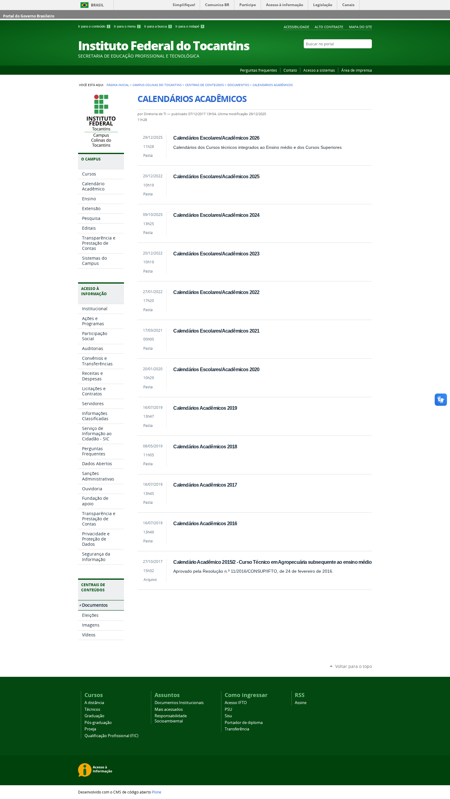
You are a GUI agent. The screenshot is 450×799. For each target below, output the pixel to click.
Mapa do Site (360, 26)
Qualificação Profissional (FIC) (111, 735)
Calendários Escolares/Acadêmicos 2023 (216, 253)
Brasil (97, 5)
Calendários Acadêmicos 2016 (205, 523)
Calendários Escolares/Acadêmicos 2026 (216, 138)
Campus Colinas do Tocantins (157, 85)
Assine (300, 702)
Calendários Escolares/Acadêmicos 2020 (216, 369)
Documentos (238, 85)
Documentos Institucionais (179, 702)
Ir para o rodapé (189, 26)
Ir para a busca (157, 26)
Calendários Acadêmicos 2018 (205, 446)
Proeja (90, 729)
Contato (290, 70)
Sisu (228, 715)
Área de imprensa (356, 70)
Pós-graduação (98, 722)
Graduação (94, 715)
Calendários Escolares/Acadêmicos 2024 (216, 215)
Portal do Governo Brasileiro (28, 16)
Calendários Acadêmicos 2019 (205, 408)
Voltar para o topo (353, 666)
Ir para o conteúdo (93, 26)
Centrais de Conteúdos (204, 85)
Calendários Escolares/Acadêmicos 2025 (216, 176)
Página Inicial (118, 85)
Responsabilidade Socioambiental (171, 718)
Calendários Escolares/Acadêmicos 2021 (216, 331)
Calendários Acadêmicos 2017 (205, 485)
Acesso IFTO (236, 702)
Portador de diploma (244, 722)
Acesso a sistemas (319, 70)
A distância (94, 702)
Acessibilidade (296, 26)
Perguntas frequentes (258, 70)
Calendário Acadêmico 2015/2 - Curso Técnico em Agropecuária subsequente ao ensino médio (272, 562)
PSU (228, 709)
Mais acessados (169, 709)
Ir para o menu (127, 26)
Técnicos (92, 709)
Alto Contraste (329, 26)
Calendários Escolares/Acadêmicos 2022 (216, 292)
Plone (156, 792)
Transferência (237, 729)
